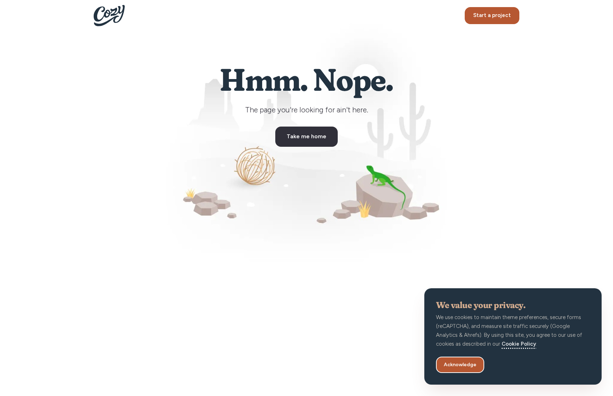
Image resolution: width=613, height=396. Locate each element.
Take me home (306, 136)
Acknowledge (460, 365)
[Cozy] (109, 15)
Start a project (492, 15)
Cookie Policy (519, 344)
